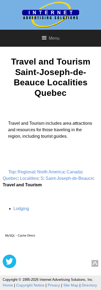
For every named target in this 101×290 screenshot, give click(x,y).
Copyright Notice (30, 285)
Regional (26, 172)
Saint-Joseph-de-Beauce (69, 178)
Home (8, 285)
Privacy (54, 285)
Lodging (21, 208)
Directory (89, 285)
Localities (29, 178)
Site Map (70, 285)
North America (50, 172)
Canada (74, 172)
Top (11, 172)
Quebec (10, 178)
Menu (54, 38)
